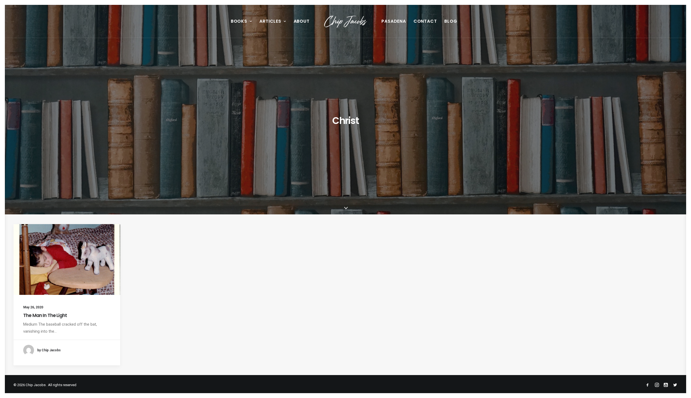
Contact (425, 21)
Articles (270, 21)
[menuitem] (241, 21)
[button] (66, 259)
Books (239, 21)
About (302, 21)
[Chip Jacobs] (345, 21)
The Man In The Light (45, 315)
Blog (450, 21)
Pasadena (393, 21)
